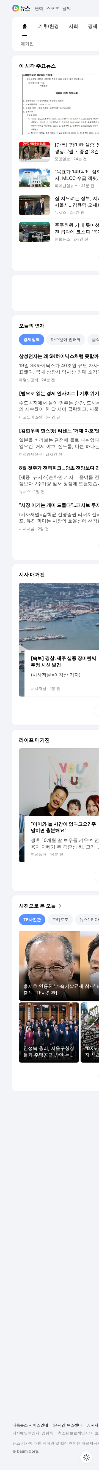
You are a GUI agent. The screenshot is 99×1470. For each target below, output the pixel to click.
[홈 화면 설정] (86, 1457)
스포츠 (52, 8)
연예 (39, 8)
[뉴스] (25, 8)
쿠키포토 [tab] (60, 919)
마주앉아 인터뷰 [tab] (66, 339)
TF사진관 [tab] (32, 919)
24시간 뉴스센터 (67, 1425)
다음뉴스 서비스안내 (30, 1425)
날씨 (66, 8)
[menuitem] (24, 26)
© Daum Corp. (25, 1451)
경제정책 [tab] (31, 339)
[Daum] (16, 8)
